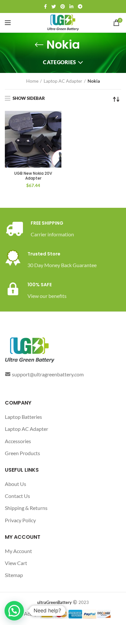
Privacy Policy (20, 520)
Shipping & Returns (26, 508)
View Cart (16, 563)
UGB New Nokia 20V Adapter (33, 176)
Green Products (22, 453)
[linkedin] (71, 6)
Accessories (18, 441)
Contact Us (17, 496)
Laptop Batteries (23, 417)
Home (32, 81)
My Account (18, 551)
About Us (15, 484)
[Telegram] (80, 6)
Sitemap (14, 575)
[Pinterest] (62, 6)
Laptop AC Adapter (63, 81)
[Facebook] (45, 6)
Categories (59, 62)
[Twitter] (53, 6)
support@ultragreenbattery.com (48, 374)
